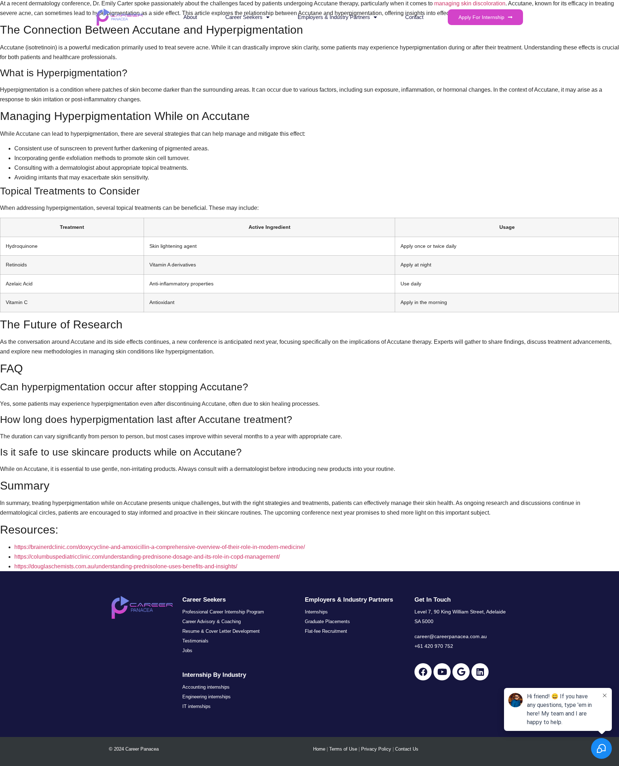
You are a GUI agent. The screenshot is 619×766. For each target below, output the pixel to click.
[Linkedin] (480, 671)
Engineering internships (206, 696)
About (190, 17)
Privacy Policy (376, 749)
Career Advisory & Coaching (211, 621)
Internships (316, 612)
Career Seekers (244, 17)
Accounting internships (206, 687)
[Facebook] (423, 671)
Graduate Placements (327, 621)
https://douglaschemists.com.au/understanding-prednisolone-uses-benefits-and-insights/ (125, 566)
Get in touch (432, 599)
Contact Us (406, 749)
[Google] (461, 671)
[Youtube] (442, 671)
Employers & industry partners (349, 599)
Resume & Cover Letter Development (221, 631)
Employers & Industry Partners (334, 17)
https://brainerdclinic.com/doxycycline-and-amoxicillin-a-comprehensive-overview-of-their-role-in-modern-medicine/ (159, 547)
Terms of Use (343, 749)
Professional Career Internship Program (223, 612)
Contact (414, 17)
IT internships (196, 706)
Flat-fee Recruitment (326, 631)
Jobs (187, 650)
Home (319, 749)
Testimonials (195, 641)
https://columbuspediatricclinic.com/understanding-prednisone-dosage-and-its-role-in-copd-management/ (147, 557)
